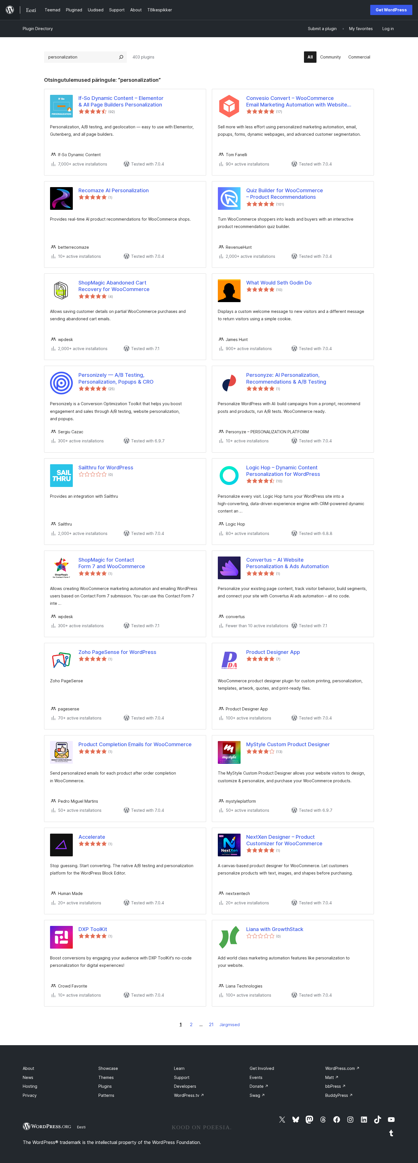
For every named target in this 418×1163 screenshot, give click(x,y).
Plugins (105, 1086)
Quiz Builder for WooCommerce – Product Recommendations (284, 193)
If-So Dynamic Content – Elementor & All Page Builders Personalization (121, 101)
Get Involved (262, 1068)
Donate (259, 1086)
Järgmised (230, 1024)
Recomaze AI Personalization (113, 190)
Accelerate (91, 837)
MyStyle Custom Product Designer (288, 744)
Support (181, 1077)
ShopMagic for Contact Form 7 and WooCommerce (111, 563)
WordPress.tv (189, 1095)
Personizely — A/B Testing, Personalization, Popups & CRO (116, 378)
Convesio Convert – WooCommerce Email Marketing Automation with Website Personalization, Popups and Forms (296, 101)
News (28, 1077)
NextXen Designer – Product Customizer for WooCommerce (284, 840)
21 (211, 1024)
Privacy (30, 1095)
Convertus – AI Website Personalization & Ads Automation (287, 563)
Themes (106, 1077)
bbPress (335, 1086)
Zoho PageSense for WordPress (117, 652)
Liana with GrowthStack (274, 929)
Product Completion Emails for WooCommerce (135, 744)
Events (256, 1077)
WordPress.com (342, 1068)
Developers (185, 1086)
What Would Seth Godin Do (279, 283)
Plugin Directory (38, 28)
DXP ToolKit (92, 929)
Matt (332, 1077)
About (28, 1068)
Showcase (108, 1068)
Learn (179, 1068)
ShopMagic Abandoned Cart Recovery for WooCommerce (114, 286)
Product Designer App (273, 652)
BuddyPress (339, 1095)
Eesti (81, 1127)
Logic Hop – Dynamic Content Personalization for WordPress (283, 471)
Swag (257, 1095)
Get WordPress (391, 9)
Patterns (106, 1095)
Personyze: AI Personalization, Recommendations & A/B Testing (286, 378)
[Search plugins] (121, 57)
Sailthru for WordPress (105, 467)
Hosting (30, 1086)
